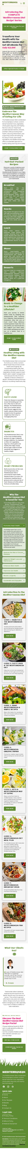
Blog (5, 1105)
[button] (24, 3)
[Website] (12, 1086)
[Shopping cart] (21, 3)
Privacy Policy (8, 1116)
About (6, 1097)
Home (6, 1095)
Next (14, 953)
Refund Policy (8, 1121)
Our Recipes (8, 1100)
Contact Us (7, 1108)
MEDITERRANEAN (13, 1072)
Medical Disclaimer (10, 1124)
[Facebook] (4, 1086)
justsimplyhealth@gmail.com (10, 1130)
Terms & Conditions (10, 1118)
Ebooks (6, 1103)
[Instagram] (8, 1086)
